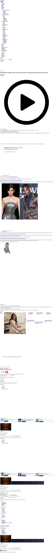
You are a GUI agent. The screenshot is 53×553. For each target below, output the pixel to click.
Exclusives (4, 11)
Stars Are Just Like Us (5, 13)
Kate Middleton (5, 40)
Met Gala (3, 8)
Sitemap (3, 505)
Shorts (2, 46)
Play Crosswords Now (2, 472)
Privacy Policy (11, 377)
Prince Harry (4, 41)
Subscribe (3, 49)
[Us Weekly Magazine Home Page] (2, 2)
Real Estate (4, 27)
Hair (3, 23)
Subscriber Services (4, 532)
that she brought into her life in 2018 (13, 176)
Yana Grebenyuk (3, 74)
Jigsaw (4, 37)
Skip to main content (2, 0)
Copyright (3, 521)
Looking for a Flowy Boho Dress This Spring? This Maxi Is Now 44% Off (9, 305)
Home (4, 32)
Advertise (3, 533)
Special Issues (3, 531)
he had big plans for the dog (12, 177)
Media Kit (3, 504)
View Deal (19, 305)
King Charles (4, 42)
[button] (26, 59)
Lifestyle (3, 24)
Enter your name (2, 494)
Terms (8, 377)
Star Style (3, 4)
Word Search (4, 36)
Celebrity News (3, 3)
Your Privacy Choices (9, 522)
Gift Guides (4, 33)
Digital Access (3, 529)
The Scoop (1, 497)
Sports (2, 5)
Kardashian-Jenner (13, 181)
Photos (2, 45)
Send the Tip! (2, 498)
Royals (2, 39)
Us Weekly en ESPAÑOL (5, 47)
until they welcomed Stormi (43, 232)
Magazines (3, 7)
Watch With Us (5, 18)
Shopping (3, 6)
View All (4, 20)
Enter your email (2, 495)
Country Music (5, 19)
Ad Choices (3, 523)
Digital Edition (3, 48)
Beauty (4, 22)
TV (3, 15)
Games (2, 35)
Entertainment (3, 14)
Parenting (4, 25)
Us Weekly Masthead (4, 502)
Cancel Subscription (4, 50)
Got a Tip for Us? (4, 51)
